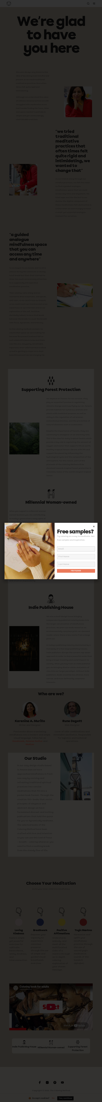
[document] (51, 551)
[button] (94, 526)
